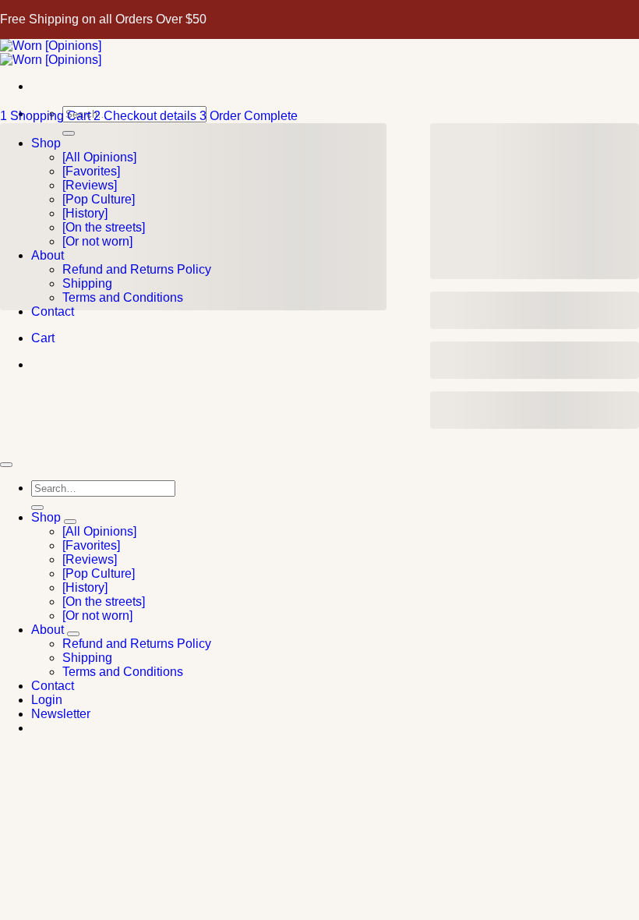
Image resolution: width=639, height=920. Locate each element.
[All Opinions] (99, 531)
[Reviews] (89, 559)
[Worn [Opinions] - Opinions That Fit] (50, 52)
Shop (46, 517)
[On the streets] (103, 601)
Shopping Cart (47, 115)
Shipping (87, 657)
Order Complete (248, 115)
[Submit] (37, 507)
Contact (52, 685)
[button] (60, 713)
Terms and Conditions (122, 671)
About (47, 629)
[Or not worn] (97, 615)
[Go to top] (6, 464)
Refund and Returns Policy (136, 643)
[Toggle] (70, 521)
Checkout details (146, 115)
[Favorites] (91, 545)
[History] (85, 587)
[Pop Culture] (98, 573)
